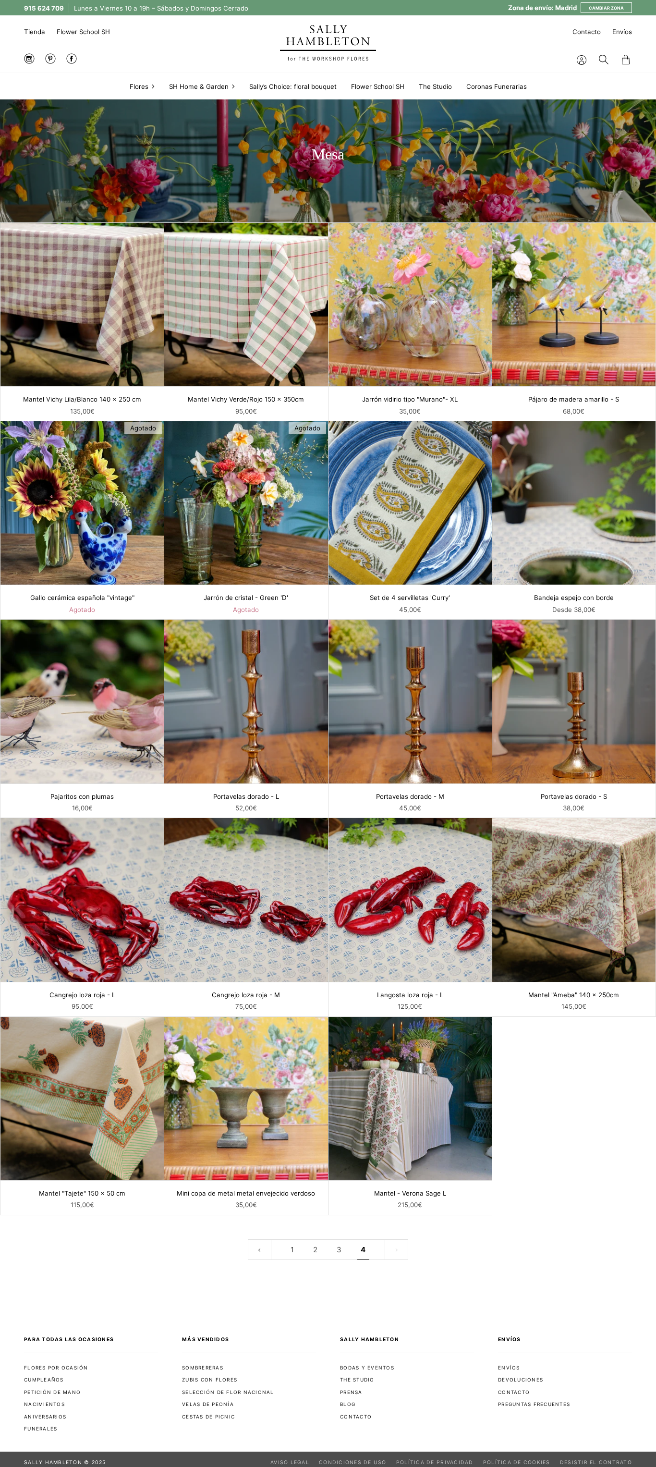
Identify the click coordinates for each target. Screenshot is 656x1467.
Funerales (40, 1428)
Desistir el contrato (596, 1462)
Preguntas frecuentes (534, 1404)
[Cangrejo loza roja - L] (82, 899)
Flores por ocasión (56, 1367)
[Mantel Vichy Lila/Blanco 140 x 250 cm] (82, 304)
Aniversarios (45, 1416)
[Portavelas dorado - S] (574, 701)
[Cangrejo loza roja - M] (246, 899)
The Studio (357, 1379)
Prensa (351, 1392)
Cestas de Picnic (208, 1416)
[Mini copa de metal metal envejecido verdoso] (246, 1098)
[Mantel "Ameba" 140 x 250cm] (574, 899)
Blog (347, 1404)
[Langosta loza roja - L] (410, 899)
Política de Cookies (516, 1462)
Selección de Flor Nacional (228, 1392)
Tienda (34, 32)
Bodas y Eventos (367, 1367)
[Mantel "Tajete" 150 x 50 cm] (82, 1098)
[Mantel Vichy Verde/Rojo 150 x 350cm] (246, 304)
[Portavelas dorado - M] (410, 701)
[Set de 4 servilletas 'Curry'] (410, 503)
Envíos (622, 32)
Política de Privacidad (435, 1462)
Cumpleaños (44, 1379)
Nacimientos (44, 1404)
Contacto (586, 32)
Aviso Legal (289, 1462)
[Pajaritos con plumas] (82, 701)
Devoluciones (520, 1379)
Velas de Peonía (208, 1404)
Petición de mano (52, 1392)
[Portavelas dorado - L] (246, 701)
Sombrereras (202, 1367)
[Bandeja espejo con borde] (574, 503)
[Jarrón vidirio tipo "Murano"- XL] (410, 304)
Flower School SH (83, 32)
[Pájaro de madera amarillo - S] (574, 304)
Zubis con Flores (209, 1379)
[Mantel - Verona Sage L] (410, 1098)
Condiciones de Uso (353, 1462)
